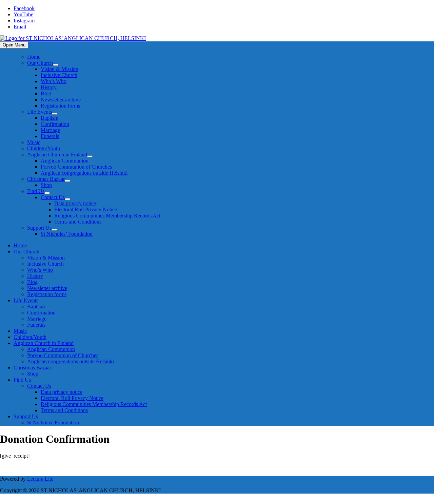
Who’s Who (53, 81)
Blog (46, 93)
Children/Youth (43, 148)
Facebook (24, 8)
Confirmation (55, 124)
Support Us (39, 228)
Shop (46, 185)
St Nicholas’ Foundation (67, 234)
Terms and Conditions (77, 222)
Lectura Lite (40, 479)
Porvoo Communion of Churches (76, 167)
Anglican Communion (64, 161)
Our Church (40, 63)
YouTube (23, 14)
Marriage (50, 130)
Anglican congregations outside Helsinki (84, 173)
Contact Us (53, 197)
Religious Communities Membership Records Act (107, 215)
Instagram (24, 20)
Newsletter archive (61, 99)
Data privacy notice (75, 203)
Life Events (39, 112)
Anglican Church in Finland (57, 154)
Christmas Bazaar (46, 179)
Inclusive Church (59, 75)
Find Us (35, 191)
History (49, 87)
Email (20, 27)
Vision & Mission (59, 69)
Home (33, 57)
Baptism (49, 118)
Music (33, 142)
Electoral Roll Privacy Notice (85, 209)
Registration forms (60, 106)
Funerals (50, 136)
